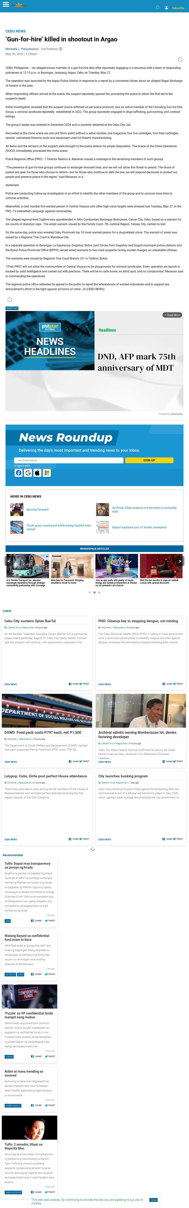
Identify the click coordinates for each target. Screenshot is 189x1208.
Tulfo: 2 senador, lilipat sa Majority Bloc (23, 1146)
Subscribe (178, 8)
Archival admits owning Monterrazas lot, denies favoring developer (137, 734)
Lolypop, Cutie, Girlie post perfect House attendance (45, 776)
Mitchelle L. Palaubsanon (22, 49)
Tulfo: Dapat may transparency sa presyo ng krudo (27, 865)
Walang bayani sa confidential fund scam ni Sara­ (27, 938)
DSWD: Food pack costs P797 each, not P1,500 (42, 732)
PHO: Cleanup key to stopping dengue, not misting (138, 621)
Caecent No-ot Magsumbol (20, 627)
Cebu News (16, 31)
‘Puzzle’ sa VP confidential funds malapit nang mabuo (29, 1015)
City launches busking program (123, 776)
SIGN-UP (149, 460)
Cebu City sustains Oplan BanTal (30, 621)
